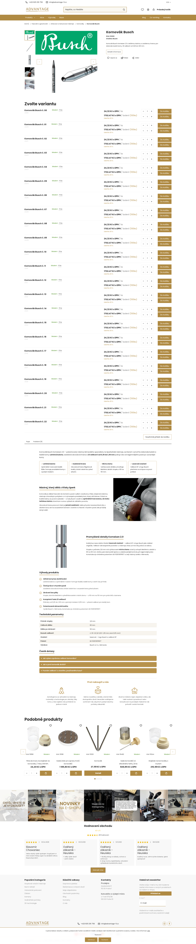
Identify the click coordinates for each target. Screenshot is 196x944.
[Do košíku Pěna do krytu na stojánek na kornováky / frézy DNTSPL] (46, 773)
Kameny (27, 897)
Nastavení (98, 935)
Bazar (61, 17)
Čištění (27, 893)
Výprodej (51, 17)
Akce (42, 17)
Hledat (124, 9)
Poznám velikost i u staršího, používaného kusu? (62, 671)
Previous (23, 751)
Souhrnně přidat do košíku (157, 437)
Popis (28, 442)
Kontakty (167, 17)
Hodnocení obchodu (98, 826)
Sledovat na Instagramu (98, 805)
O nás (65, 903)
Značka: (111, 39)
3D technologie (30, 903)
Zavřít (144, 61)
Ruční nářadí (29, 887)
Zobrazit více (98, 870)
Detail (98, 773)
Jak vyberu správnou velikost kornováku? (59, 658)
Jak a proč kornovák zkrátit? (54, 664)
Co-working (154, 17)
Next (172, 751)
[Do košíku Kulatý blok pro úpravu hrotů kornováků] (76, 773)
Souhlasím (104, 940)
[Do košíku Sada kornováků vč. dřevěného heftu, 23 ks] (136, 773)
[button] (93, 61)
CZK (167, 2)
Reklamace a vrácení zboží (74, 887)
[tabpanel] (38, 750)
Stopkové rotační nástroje (35, 883)
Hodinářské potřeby (32, 900)
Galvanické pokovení (32, 890)
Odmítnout (91, 940)
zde (148, 931)
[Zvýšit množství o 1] (151, 111)
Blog (144, 17)
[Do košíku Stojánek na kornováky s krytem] (166, 773)
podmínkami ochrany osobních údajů (154, 913)
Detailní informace (114, 52)
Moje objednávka (69, 890)
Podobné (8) (37, 442)
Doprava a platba (70, 883)
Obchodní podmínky (71, 893)
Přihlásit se (155, 893)
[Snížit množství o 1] (143, 111)
